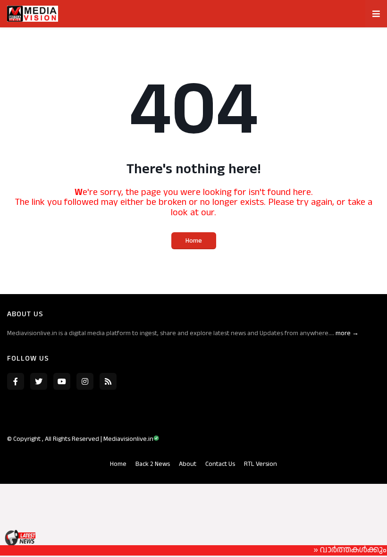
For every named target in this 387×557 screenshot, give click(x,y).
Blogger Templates (172, 448)
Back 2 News (152, 464)
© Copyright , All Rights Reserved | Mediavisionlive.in (80, 439)
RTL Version (260, 464)
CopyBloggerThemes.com (238, 448)
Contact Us (220, 464)
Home (193, 240)
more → (347, 333)
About (187, 464)
